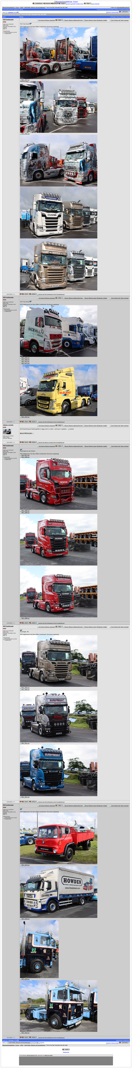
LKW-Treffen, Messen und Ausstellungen (34, 7)
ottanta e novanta (8, 425)
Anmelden (120, 7)
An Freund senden (109, 9)
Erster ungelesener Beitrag (16, 9)
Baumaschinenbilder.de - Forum (11, 7)
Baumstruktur (119, 1040)
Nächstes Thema (124, 17)
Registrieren (126, 7)
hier (43, 429)
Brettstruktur (126, 1040)
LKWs (21, 7)
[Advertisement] (66, 1061)
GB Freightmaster (8, 19)
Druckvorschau (100, 9)
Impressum (66, 1052)
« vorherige (10, 12)
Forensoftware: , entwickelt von (36, 1055)
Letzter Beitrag (6, 9)
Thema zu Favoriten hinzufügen (122, 9)
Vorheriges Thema (115, 17)
